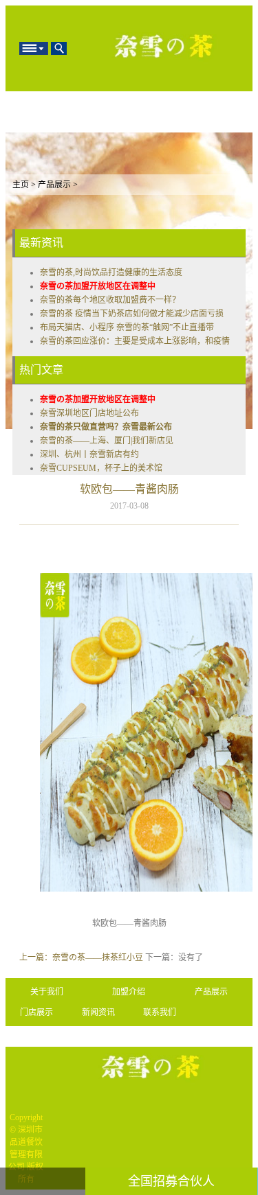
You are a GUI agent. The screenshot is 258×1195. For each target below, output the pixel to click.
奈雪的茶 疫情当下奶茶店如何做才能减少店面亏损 (132, 313)
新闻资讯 (98, 1012)
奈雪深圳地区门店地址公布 (89, 413)
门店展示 (36, 1012)
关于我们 (46, 992)
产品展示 (54, 184)
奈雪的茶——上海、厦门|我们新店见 (106, 440)
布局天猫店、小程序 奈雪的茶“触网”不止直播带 (127, 327)
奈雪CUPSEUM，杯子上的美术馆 (101, 468)
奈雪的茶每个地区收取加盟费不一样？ (110, 300)
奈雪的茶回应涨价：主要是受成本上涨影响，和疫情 (135, 341)
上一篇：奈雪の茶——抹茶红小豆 (81, 957)
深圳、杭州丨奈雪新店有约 (89, 454)
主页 (20, 184)
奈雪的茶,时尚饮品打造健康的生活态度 (111, 272)
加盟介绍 (128, 992)
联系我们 (159, 1012)
